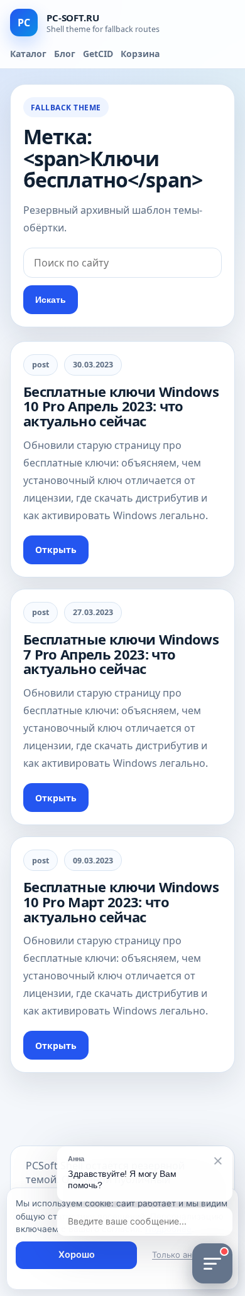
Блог (64, 54)
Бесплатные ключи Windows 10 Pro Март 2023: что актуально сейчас (121, 901)
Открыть (56, 550)
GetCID (98, 54)
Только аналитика (188, 1255)
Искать (50, 300)
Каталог (28, 54)
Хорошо (76, 1254)
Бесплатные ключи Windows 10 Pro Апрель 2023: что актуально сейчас (121, 406)
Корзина (140, 54)
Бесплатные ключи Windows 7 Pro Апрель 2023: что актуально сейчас (121, 654)
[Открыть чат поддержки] (212, 1263)
